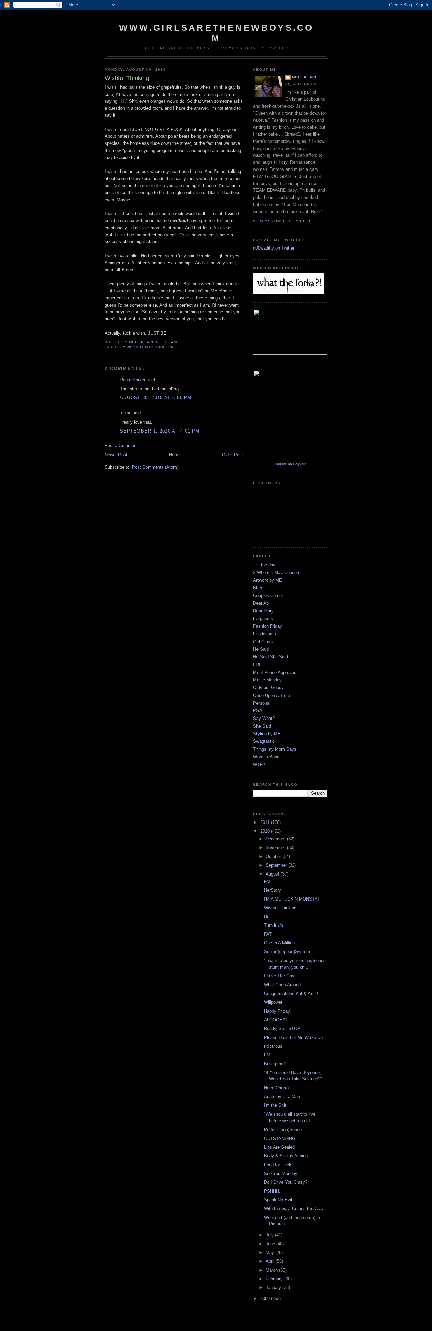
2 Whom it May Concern (148, 347)
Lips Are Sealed (279, 1147)
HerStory (272, 890)
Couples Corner (268, 595)
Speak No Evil (278, 1199)
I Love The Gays (280, 975)
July (270, 1234)
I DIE (258, 664)
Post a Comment (121, 445)
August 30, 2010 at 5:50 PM (156, 397)
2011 (265, 822)
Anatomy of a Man (282, 1096)
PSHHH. (272, 1191)
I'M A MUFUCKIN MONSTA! (291, 899)
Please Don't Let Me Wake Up (293, 1037)
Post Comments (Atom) (155, 467)
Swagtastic (264, 741)
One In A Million (279, 942)
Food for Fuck (277, 1164)
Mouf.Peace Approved (274, 672)
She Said (262, 726)
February (275, 1278)
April (271, 1261)
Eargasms (263, 618)
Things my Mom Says (274, 749)
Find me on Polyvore (290, 464)
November (276, 847)
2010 (265, 831)
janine (125, 412)
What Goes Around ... (285, 984)
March (272, 1270)
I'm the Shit (275, 1105)
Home (175, 455)
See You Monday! (281, 1173)
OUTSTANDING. (280, 1138)
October (274, 856)
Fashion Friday (267, 626)
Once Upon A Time (271, 695)
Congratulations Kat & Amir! (291, 993)
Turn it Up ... (276, 925)
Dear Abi (261, 603)
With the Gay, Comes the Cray (294, 1208)
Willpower (273, 1002)
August (273, 874)
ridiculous (273, 1046)
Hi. (266, 916)
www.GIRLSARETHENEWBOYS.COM (216, 33)
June (271, 1243)
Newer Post (116, 455)
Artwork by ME (267, 580)
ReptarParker (132, 379)
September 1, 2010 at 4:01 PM (159, 431)
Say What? (264, 718)
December (276, 838)
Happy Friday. (277, 1011)
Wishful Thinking (280, 907)
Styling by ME (267, 733)
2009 (265, 1298)
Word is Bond (266, 756)
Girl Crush (263, 641)
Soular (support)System (287, 951)
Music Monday (267, 679)
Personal (261, 703)
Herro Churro (276, 1087)
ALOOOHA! (275, 1019)
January (274, 1287)
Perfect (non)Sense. (283, 1129)
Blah (257, 587)
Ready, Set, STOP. (282, 1028)
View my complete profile (282, 221)
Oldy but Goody (268, 687)
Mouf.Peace (305, 77)
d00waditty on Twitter (273, 248)
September (277, 865)
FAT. (268, 934)
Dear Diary (263, 611)
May (270, 1252)
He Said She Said (270, 656)
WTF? (259, 764)
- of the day (264, 564)
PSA (257, 710)
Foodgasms (264, 633)
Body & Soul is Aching (286, 1155)
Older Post (232, 455)
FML (268, 881)
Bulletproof (274, 1063)
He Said (261, 649)
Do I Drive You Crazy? (285, 1182)
